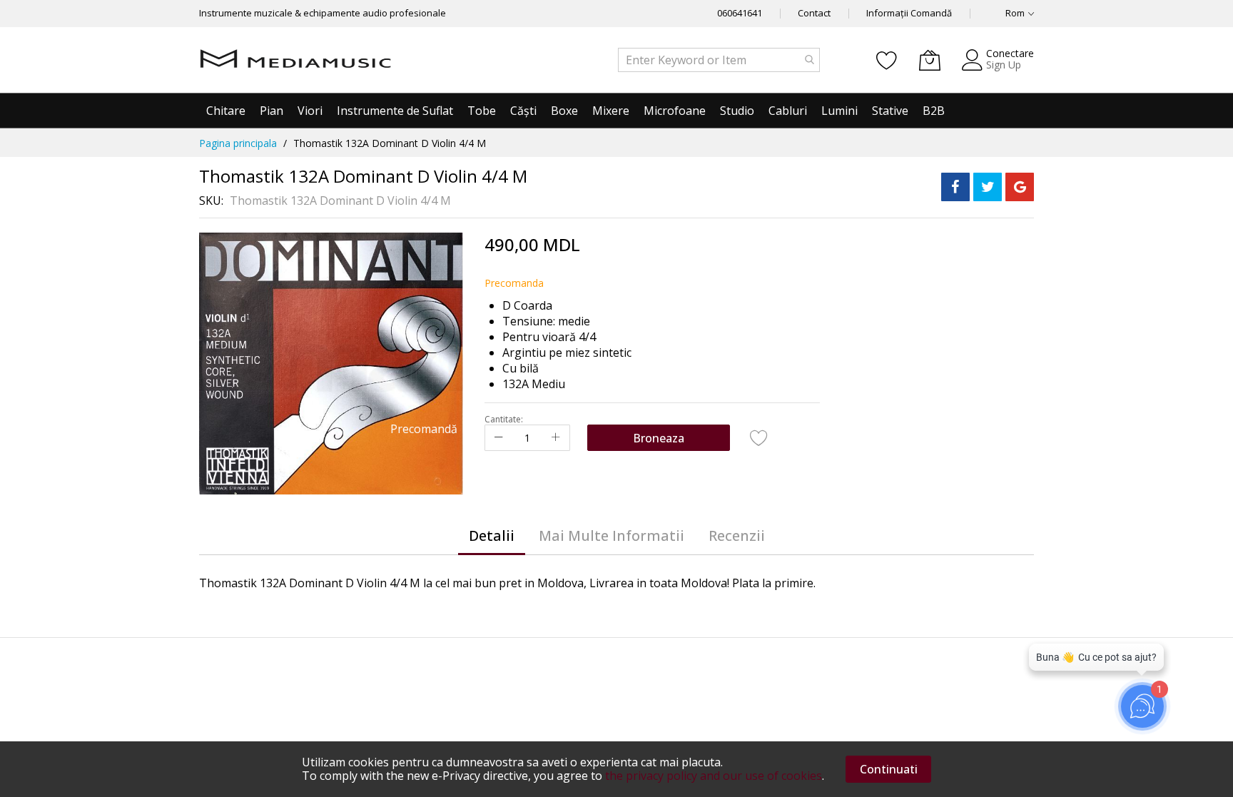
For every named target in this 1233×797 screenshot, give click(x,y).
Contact (814, 12)
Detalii (491, 535)
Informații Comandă (909, 12)
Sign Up (1003, 64)
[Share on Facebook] (955, 187)
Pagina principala (238, 143)
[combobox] (719, 60)
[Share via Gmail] (1019, 187)
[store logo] (295, 60)
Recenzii (737, 535)
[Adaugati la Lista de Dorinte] (759, 437)
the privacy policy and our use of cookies (713, 775)
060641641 (739, 12)
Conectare (1010, 53)
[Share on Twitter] (987, 187)
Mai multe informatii (611, 535)
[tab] (491, 536)
